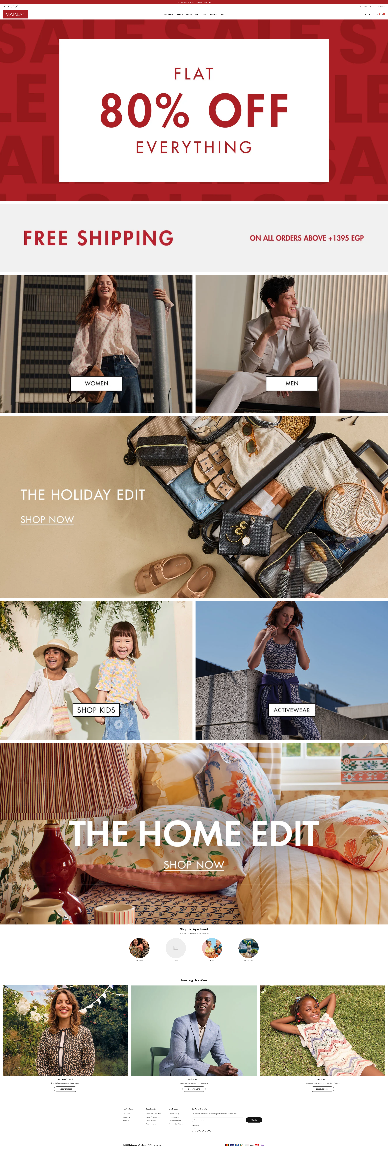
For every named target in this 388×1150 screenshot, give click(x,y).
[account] (369, 14)
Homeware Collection (153, 1114)
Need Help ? (363, 6)
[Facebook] (4, 6)
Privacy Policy (174, 1117)
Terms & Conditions (176, 1124)
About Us (126, 1121)
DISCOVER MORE (66, 1089)
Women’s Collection (153, 1117)
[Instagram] (8, 6)
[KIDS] (212, 948)
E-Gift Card (382, 6)
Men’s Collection (151, 1121)
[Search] (365, 14)
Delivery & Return (175, 1121)
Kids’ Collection (151, 1124)
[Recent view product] (374, 14)
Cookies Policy (174, 1114)
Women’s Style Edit (65, 1079)
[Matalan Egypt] (15, 14)
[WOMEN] (139, 948)
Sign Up (254, 1120)
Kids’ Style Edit (322, 1079)
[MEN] (176, 948)
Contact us (373, 6)
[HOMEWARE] (248, 948)
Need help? (127, 1114)
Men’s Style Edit (194, 1079)
